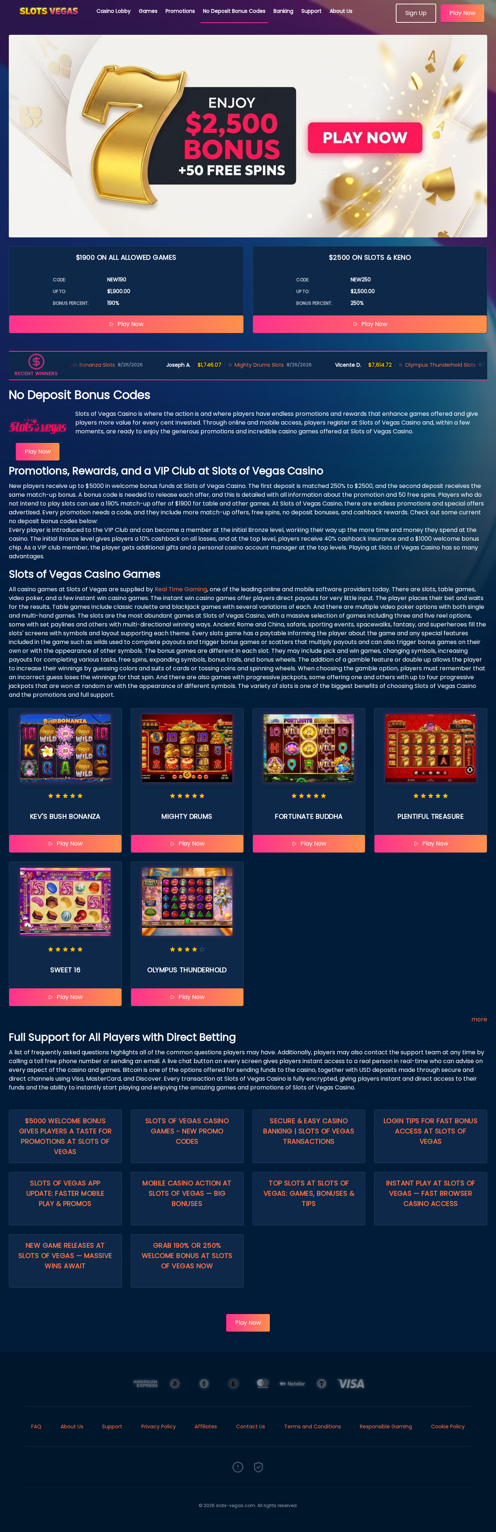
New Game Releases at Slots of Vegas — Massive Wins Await (65, 1255)
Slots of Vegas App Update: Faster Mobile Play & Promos (65, 1193)
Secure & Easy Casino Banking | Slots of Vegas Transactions (308, 1131)
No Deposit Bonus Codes (234, 11)
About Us (341, 11)
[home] (48, 20)
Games (148, 11)
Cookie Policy (448, 1426)
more (479, 1019)
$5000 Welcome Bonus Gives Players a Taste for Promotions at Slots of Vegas (65, 1136)
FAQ (36, 1426)
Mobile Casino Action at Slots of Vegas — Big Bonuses (186, 1193)
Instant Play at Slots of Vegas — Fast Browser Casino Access (430, 1193)
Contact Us (250, 1426)
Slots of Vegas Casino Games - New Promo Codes (187, 1131)
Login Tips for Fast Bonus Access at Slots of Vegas (431, 1131)
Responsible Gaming (386, 1426)
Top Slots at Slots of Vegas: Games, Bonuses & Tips (309, 1193)
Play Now (462, 13)
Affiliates (206, 1426)
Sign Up (416, 13)
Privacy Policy (158, 1426)
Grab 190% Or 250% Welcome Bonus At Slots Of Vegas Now (187, 1255)
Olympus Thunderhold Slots (407, 365)
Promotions (180, 11)
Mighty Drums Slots (226, 365)
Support (311, 11)
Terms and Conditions (312, 1426)
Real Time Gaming (181, 589)
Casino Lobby (114, 11)
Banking (283, 11)
